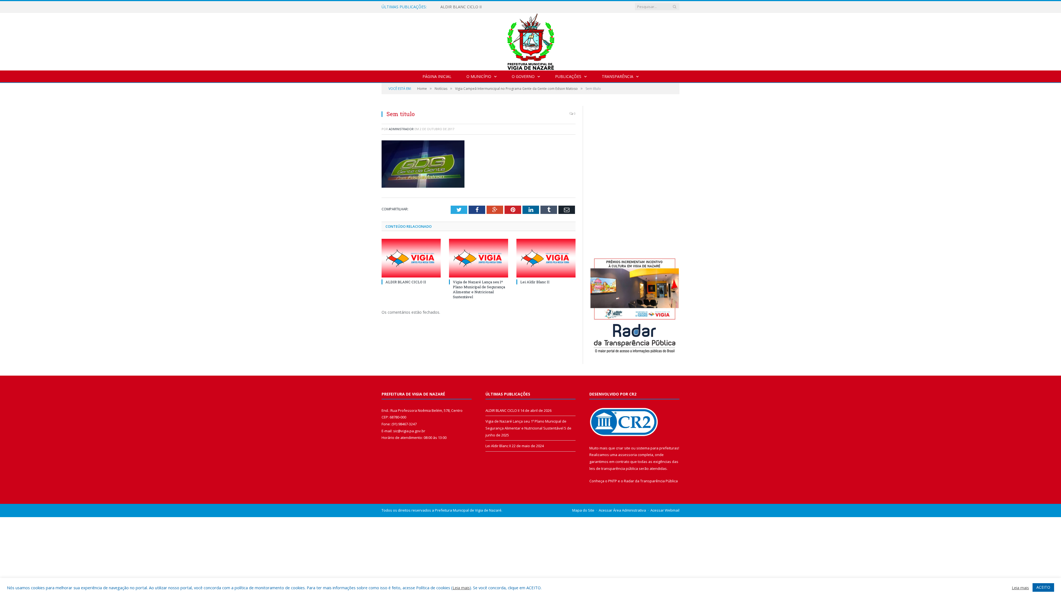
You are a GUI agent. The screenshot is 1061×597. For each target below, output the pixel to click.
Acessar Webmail (664, 510)
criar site (623, 448)
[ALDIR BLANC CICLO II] (411, 258)
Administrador (401, 129)
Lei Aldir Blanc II (535, 281)
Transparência (617, 76)
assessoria (627, 454)
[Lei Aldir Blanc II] (546, 258)
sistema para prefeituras (657, 448)
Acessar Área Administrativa (622, 510)
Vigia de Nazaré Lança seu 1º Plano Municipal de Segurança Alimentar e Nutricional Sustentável (479, 289)
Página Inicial (436, 76)
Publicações (568, 76)
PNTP (612, 480)
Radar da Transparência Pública (651, 480)
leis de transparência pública (613, 468)
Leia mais (461, 587)
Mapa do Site (583, 510)
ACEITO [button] (1043, 587)
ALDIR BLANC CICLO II (461, 6)
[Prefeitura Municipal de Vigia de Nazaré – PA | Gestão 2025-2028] (530, 40)
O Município (478, 76)
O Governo (523, 76)
